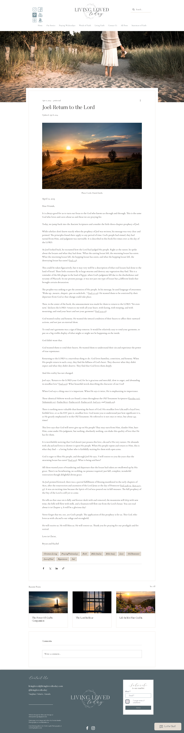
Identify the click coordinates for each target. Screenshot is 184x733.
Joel (73, 559)
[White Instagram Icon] (93, 728)
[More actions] (140, 100)
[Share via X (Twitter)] (50, 568)
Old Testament (133, 554)
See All (152, 586)
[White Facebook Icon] (87, 728)
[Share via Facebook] (43, 568)
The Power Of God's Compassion (42, 619)
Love (121, 554)
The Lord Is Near (84, 618)
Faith (85, 554)
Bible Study (110, 554)
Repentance (62, 559)
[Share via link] (63, 568)
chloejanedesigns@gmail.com (38, 717)
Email (127, 691)
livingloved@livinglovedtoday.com (46, 686)
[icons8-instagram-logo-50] (34, 9)
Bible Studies (96, 554)
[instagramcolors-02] (40, 9)
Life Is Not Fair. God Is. (131, 618)
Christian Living (50, 554)
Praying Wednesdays (70, 554)
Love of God (48, 559)
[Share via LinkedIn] (56, 568)
